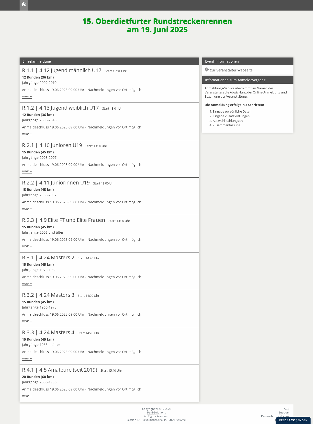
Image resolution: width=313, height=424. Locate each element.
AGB (286, 409)
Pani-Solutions (156, 412)
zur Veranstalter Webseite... (233, 70)
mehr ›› (27, 96)
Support (284, 412)
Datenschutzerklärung (275, 416)
